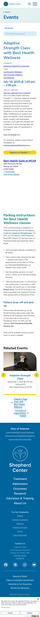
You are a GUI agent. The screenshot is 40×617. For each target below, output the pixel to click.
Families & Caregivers (20, 520)
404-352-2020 (20, 555)
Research (20, 494)
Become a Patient (20, 576)
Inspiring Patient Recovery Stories (20, 439)
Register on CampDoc (19, 152)
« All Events (8, 28)
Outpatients (8, 77)
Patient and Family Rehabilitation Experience (20, 436)
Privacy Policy (5, 607)
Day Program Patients (13, 74)
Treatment (20, 479)
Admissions (20, 484)
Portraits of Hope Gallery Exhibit (20, 413)
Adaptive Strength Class (20, 377)
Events (7, 12)
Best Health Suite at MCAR (19, 160)
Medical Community (20, 527)
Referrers (20, 523)
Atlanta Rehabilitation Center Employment (20, 432)
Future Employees (20, 535)
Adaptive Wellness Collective (16, 66)
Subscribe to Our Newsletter (20, 584)
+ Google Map (9, 171)
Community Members (12, 71)
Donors (20, 531)
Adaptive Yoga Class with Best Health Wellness (20, 403)
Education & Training (20, 498)
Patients (20, 516)
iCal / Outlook (24, 93)
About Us (20, 503)
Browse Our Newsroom (20, 588)
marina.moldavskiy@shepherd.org (16, 145)
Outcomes (20, 489)
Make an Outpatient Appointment (20, 580)
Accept (10, 613)
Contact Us (20, 558)
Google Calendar (11, 93)
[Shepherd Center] (12, 4)
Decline (29, 613)
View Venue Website (11, 174)
